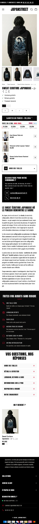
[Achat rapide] (15, 430)
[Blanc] (9, 105)
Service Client (7, 483)
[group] (19, 2)
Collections (6, 476)
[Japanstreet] (19, 9)
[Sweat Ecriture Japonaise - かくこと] (6, 74)
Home (3, 84)
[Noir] (4, 105)
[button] (31, 9)
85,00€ (4, 441)
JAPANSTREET (22, 518)
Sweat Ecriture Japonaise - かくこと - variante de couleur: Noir (3, 444)
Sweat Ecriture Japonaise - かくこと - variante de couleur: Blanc (6, 444)
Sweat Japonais (11, 84)
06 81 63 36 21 (22, 3)
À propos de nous (8, 490)
